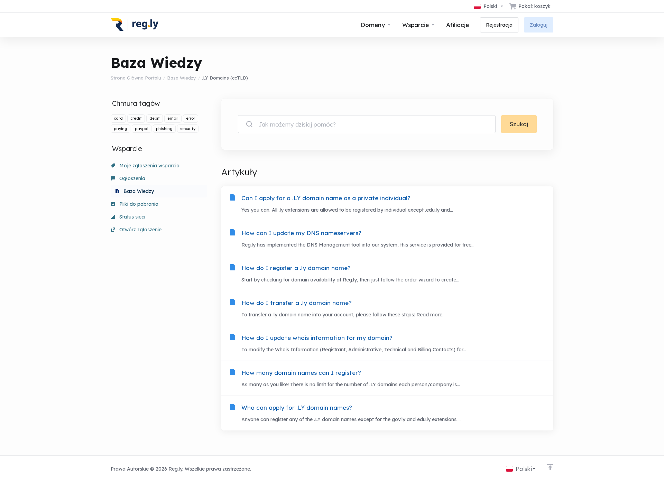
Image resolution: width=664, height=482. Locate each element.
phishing (164, 128)
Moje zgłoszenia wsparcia (148, 166)
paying (120, 128)
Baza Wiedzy (181, 78)
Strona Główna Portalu (136, 78)
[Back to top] (550, 467)
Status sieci (131, 217)
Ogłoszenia (131, 178)
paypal (141, 128)
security (187, 128)
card (118, 118)
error (190, 118)
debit (154, 118)
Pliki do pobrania (138, 204)
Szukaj (519, 124)
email (172, 118)
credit (136, 118)
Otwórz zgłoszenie (140, 229)
